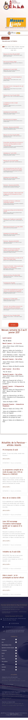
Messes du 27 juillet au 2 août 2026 (12, 219)
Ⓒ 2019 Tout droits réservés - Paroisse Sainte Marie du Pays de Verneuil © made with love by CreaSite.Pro (14, 714)
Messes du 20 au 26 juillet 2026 (11, 275)
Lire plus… (10, 56)
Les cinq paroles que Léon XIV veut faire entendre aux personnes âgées (12, 169)
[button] (13, 32)
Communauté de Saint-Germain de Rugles (13, 607)
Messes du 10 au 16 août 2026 (11, 135)
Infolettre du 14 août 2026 (10, 112)
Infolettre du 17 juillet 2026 (10, 298)
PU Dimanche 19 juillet (9, 283)
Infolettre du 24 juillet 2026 (10, 233)
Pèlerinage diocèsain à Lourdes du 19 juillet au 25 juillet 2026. (13, 258)
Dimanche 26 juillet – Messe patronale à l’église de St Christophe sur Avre (13, 193)
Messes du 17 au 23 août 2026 (11, 95)
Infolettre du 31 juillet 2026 (10, 177)
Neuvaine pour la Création (9, 41)
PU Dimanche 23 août (10, 450)
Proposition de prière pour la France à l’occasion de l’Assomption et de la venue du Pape (13, 144)
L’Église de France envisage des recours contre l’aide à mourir (11, 249)
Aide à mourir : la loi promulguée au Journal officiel (13, 576)
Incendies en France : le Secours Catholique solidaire (11, 201)
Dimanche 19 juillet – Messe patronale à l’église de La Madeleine (13, 266)
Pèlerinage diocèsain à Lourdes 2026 (13, 226)
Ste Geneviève (18, 343)
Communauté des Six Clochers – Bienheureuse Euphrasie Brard (14, 612)
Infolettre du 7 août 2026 (9, 153)
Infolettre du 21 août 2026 (10, 69)
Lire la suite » (6, 458)
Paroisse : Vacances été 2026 (11, 127)
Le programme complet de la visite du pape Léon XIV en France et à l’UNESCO (13, 472)
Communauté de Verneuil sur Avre (11, 609)
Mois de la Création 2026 (9, 61)
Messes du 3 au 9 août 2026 (10, 160)
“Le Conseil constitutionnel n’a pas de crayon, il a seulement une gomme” (13, 290)
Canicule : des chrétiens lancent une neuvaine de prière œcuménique (12, 307)
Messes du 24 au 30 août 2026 (11, 54)
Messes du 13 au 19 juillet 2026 (11, 315)
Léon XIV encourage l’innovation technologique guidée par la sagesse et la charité (12, 524)
